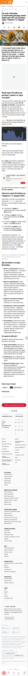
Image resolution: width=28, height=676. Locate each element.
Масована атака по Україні (10, 500)
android (6, 628)
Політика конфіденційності (6, 457)
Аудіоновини (7, 482)
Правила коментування (20, 444)
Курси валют (7, 532)
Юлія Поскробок (9, 22)
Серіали (6, 556)
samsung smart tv (16, 632)
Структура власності (19, 455)
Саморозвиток (7, 569)
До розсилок (9, 618)
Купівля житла (7, 580)
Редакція (4, 441)
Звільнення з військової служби (12, 511)
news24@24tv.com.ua (7, 416)
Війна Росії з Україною (10, 490)
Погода (6, 485)
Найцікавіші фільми (9, 548)
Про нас (4, 438)
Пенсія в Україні (8, 541)
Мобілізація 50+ (8, 513)
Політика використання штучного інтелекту (7, 461)
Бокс (5, 590)
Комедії (6, 554)
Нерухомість (8, 576)
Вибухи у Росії (7, 502)
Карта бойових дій (8, 494)
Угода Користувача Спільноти (19, 442)
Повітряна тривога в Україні (11, 498)
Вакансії (17, 452)
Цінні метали (10, 6)
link (15, 422)
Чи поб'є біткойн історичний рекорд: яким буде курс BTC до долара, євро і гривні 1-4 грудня (20, 6)
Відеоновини (7, 480)
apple (16, 628)
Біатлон (6, 596)
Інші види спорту (8, 598)
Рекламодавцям (5, 451)
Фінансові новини (8, 534)
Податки (6, 538)
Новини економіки (9, 528)
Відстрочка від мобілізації (10, 519)
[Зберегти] (24, 27)
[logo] (9, 2)
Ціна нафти (7, 530)
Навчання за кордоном (10, 571)
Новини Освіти (8, 561)
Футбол (6, 592)
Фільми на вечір (8, 552)
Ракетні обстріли (8, 492)
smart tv (6, 632)
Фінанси (4, 6)
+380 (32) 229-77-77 (10, 653)
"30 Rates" (12, 201)
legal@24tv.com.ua (19, 655)
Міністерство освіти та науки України (13, 563)
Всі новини (7, 472)
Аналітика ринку (8, 578)
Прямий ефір (7, 478)
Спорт (6, 588)
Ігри (16, 462)
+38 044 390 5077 (19, 416)
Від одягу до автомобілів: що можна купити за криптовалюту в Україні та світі (13, 122)
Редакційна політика (6, 443)
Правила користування (7, 454)
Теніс (5, 594)
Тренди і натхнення (9, 583)
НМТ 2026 (6, 567)
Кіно (5, 546)
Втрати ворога (7, 504)
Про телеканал (5, 446)
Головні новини (8, 474)
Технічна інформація (20, 447)
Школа (6, 565)
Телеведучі (4, 449)
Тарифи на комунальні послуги (12, 536)
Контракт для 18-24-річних (10, 517)
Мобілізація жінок (8, 515)
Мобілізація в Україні (10, 509)
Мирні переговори (8, 496)
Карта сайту (18, 460)
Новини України (8, 476)
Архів (16, 457)
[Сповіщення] (26, 2)
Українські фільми (8, 550)
